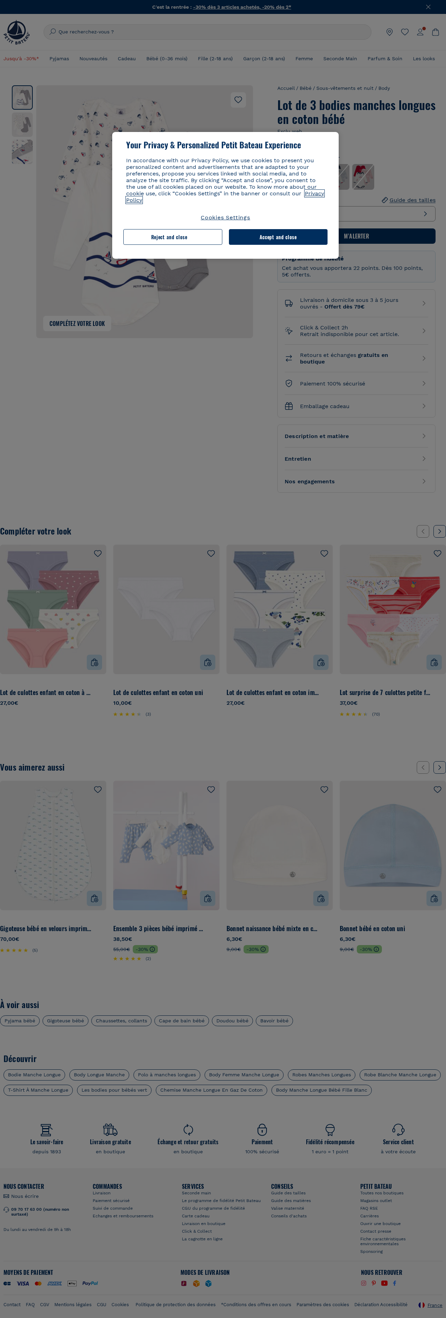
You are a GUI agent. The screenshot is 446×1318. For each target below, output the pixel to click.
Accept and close (278, 237)
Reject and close (169, 237)
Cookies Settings (225, 217)
